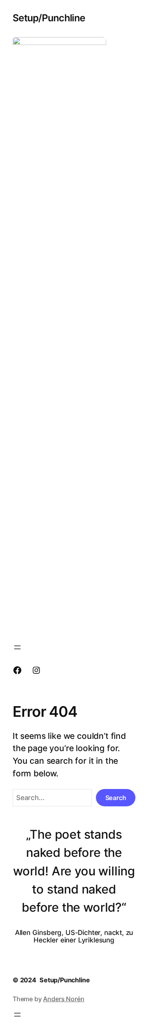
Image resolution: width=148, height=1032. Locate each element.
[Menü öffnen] (17, 647)
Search (115, 798)
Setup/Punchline (49, 18)
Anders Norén (63, 999)
